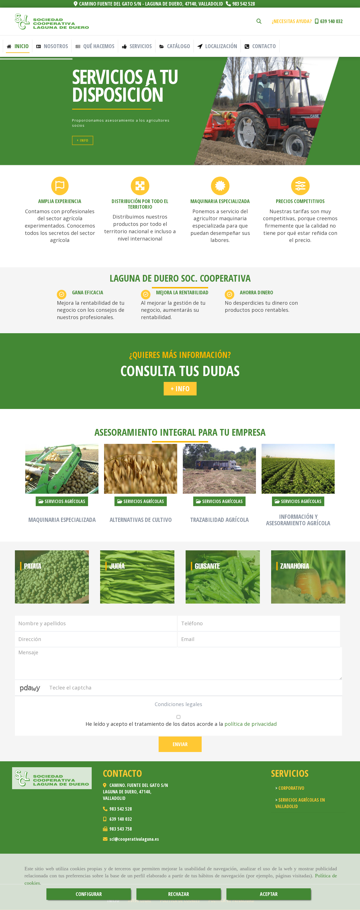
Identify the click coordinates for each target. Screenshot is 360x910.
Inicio (21, 46)
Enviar (180, 744)
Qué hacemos (98, 46)
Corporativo (290, 788)
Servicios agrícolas (64, 501)
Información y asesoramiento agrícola (298, 519)
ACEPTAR (269, 894)
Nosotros (55, 46)
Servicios (140, 46)
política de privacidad (250, 723)
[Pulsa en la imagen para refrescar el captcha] (30, 688)
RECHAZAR (178, 894)
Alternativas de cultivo (141, 519)
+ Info (82, 140)
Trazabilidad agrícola (219, 519)
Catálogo (178, 46)
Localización (220, 46)
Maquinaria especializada (62, 519)
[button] (180, 388)
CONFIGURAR (89, 894)
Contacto (263, 46)
